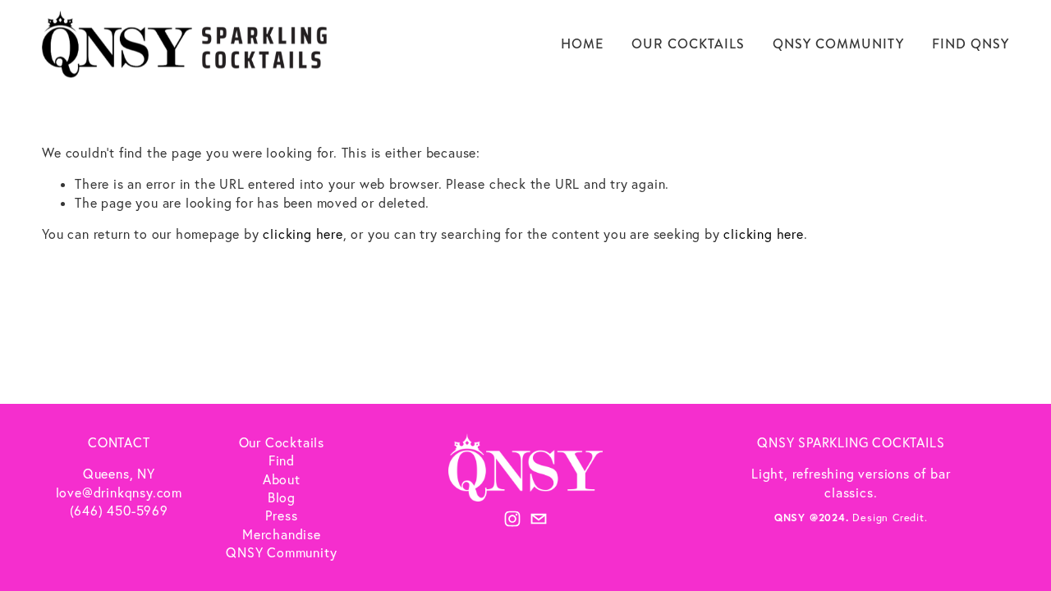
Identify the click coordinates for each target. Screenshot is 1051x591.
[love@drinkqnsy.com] (538, 519)
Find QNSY (970, 43)
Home (582, 43)
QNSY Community (838, 43)
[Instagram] (512, 519)
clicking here (302, 234)
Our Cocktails (687, 43)
